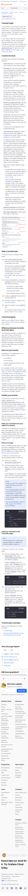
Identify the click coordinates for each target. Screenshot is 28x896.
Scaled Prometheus (20, 724)
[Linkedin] (11, 888)
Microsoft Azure (5, 777)
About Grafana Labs (20, 792)
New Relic (4, 785)
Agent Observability (6, 716)
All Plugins (4, 770)
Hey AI (17, 814)
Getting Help (18, 807)
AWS (2, 772)
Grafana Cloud (15, 864)
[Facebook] (2, 888)
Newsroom (18, 800)
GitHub (17, 770)
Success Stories (19, 802)
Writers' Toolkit (13, 12)
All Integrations (5, 767)
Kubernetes (4, 780)
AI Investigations (6, 753)
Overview (3, 704)
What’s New (4, 756)
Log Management (20, 733)
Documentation (5, 12)
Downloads (18, 772)
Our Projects (18, 767)
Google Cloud (5, 775)
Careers (17, 795)
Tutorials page (7, 630)
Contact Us (18, 805)
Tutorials (7, 273)
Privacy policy (20, 694)
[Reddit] (25, 888)
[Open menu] (25, 4)
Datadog (3, 782)
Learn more (22, 1)
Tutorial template (10, 302)
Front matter (18, 312)
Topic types (4, 13)
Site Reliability (19, 731)
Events (3, 800)
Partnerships (18, 797)
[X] (7, 888)
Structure (21, 12)
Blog (2, 795)
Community (4, 797)
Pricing (3, 707)
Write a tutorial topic (8, 453)
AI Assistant (4, 713)
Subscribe (21, 691)
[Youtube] (20, 888)
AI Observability (19, 704)
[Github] (16, 888)
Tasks (8, 381)
